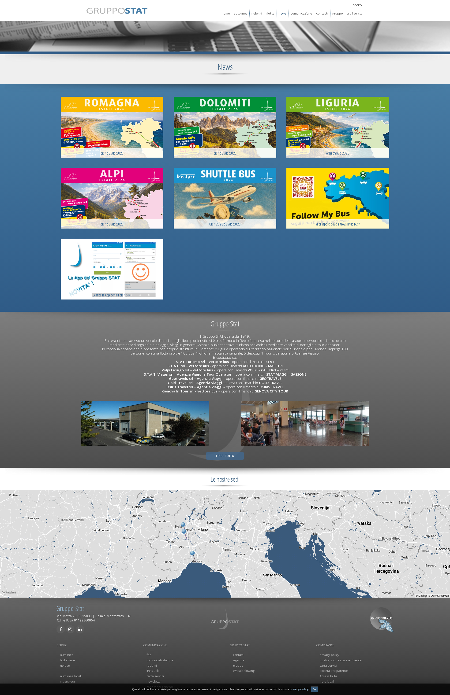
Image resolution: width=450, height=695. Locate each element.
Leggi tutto (225, 456)
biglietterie (67, 660)
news (282, 13)
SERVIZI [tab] (62, 645)
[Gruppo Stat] (116, 12)
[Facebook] (60, 629)
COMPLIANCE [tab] (325, 645)
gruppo (337, 13)
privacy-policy (329, 655)
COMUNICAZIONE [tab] (155, 645)
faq (148, 655)
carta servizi (155, 676)
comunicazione (301, 13)
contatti (322, 13)
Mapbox (423, 595)
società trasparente (334, 671)
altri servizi (354, 13)
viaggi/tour (67, 681)
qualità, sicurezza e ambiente (341, 660)
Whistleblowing (244, 671)
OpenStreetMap (440, 595)
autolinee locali (71, 676)
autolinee (240, 13)
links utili (152, 671)
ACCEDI (357, 5)
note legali (327, 681)
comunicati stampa (159, 660)
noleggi (256, 13)
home (226, 13)
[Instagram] (70, 629)
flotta (270, 13)
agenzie (238, 660)
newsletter (154, 681)
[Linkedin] (80, 629)
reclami (151, 665)
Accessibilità (328, 676)
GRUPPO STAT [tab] (240, 645)
